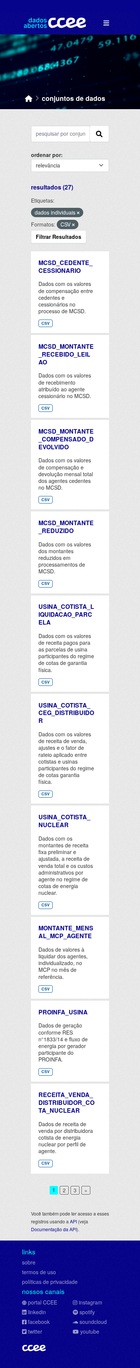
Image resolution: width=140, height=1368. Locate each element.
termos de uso (39, 1272)
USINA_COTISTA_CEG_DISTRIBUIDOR (66, 713)
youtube (89, 1331)
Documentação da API (54, 1229)
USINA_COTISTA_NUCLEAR (64, 821)
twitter (35, 1331)
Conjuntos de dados (73, 98)
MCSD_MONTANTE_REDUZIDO (66, 526)
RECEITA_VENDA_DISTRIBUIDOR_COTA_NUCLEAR (66, 1102)
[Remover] (78, 213)
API (73, 1221)
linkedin (37, 1312)
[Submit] (99, 134)
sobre (28, 1262)
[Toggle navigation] (106, 23)
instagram (90, 1302)
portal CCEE (42, 1302)
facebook (39, 1321)
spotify (87, 1312)
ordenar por (46, 154)
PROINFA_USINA (63, 1012)
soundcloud (93, 1321)
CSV (45, 323)
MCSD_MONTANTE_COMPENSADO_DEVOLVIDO (66, 439)
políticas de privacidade (50, 1281)
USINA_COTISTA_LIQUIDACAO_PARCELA (66, 614)
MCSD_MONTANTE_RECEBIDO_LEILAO (66, 354)
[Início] (28, 98)
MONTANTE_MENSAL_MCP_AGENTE (65, 932)
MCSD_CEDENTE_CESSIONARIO (65, 266)
